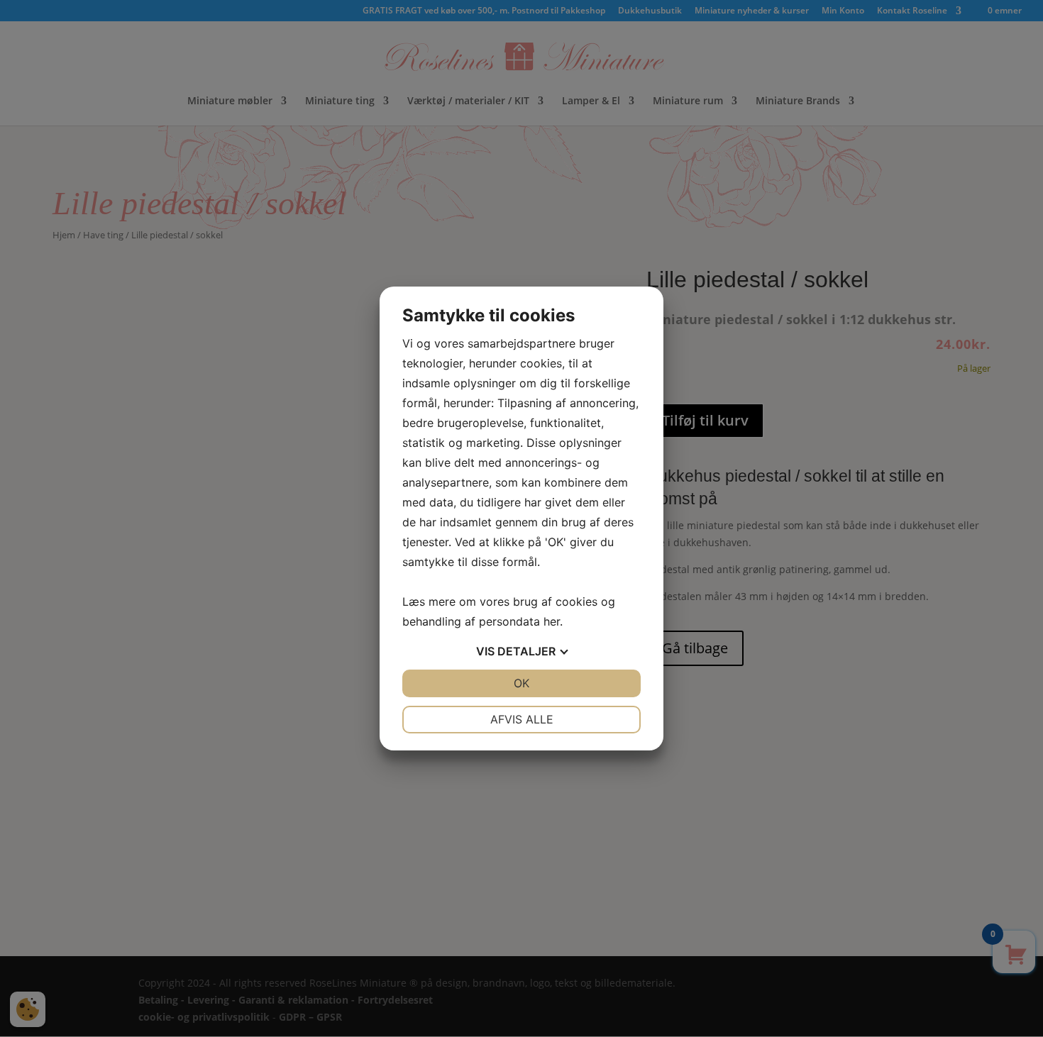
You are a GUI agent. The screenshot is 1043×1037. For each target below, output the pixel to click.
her (551, 621)
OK (521, 683)
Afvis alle (521, 719)
